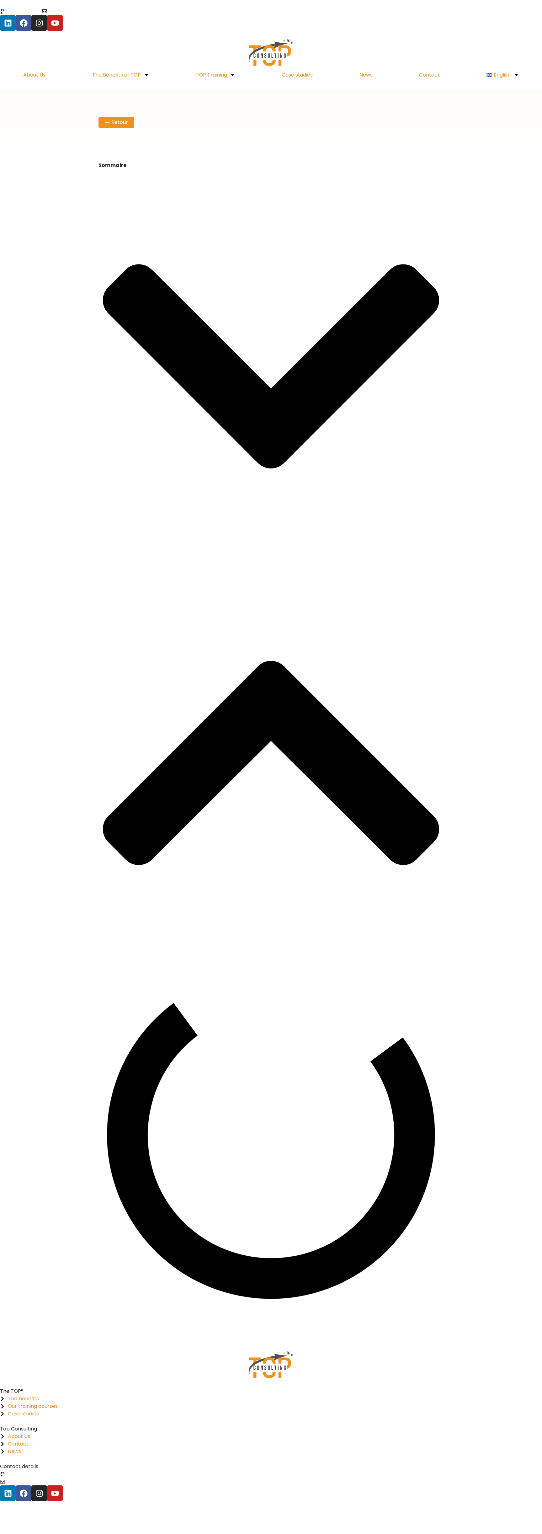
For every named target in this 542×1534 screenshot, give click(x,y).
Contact (429, 74)
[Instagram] (39, 23)
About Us (34, 74)
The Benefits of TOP (116, 74)
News (366, 74)
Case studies (297, 74)
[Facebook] (23, 23)
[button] (271, 367)
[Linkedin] (8, 23)
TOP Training (211, 74)
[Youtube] (55, 23)
